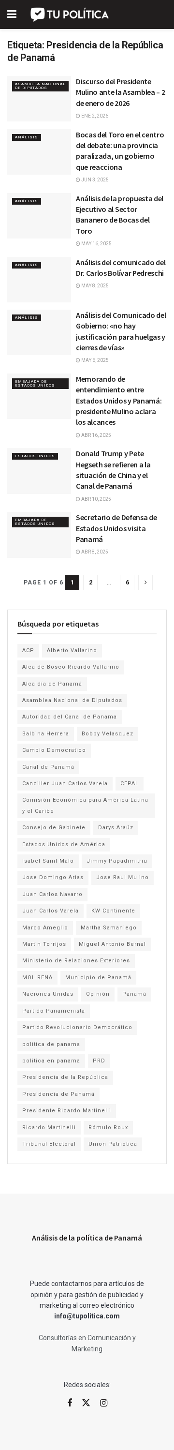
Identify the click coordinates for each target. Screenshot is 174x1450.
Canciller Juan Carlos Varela (65, 783)
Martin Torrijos (44, 944)
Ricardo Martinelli (49, 1127)
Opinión (98, 994)
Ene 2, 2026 (94, 116)
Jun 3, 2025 (94, 179)
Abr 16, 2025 (95, 435)
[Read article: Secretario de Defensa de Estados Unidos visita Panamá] (39, 534)
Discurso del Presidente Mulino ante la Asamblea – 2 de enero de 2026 (120, 92)
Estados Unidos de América (63, 844)
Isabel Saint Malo (48, 861)
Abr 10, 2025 (95, 499)
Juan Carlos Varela (50, 911)
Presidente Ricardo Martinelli (66, 1110)
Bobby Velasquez (107, 734)
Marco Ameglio (45, 928)
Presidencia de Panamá (58, 1094)
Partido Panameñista (53, 1011)
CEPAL (129, 783)
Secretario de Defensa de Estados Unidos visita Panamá (116, 528)
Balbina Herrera (45, 734)
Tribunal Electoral (49, 1144)
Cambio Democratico (54, 750)
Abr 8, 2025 (94, 551)
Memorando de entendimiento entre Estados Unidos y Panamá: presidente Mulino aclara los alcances (118, 400)
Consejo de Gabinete (54, 827)
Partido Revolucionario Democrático (77, 1027)
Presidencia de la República (65, 1077)
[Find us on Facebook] (69, 1403)
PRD (99, 1061)
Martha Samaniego (109, 928)
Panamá (134, 994)
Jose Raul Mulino (122, 877)
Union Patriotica (112, 1144)
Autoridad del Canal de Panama (69, 717)
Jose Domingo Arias (53, 877)
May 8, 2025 (94, 285)
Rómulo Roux (108, 1127)
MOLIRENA (37, 977)
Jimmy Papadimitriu (117, 861)
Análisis (26, 137)
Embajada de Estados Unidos (35, 383)
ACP (28, 650)
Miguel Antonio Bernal (112, 944)
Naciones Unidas (47, 994)
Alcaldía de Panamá (52, 684)
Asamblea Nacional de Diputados (40, 86)
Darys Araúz (115, 827)
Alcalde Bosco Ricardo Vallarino (70, 667)
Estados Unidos (35, 456)
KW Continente (113, 911)
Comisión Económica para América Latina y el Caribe (85, 805)
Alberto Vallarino (72, 650)
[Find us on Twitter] (86, 1403)
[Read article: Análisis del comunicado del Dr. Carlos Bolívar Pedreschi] (39, 279)
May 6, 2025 (94, 360)
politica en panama (51, 1061)
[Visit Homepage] (70, 14)
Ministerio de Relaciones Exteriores (76, 960)
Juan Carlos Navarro (52, 894)
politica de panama (51, 1044)
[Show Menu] (11, 14)
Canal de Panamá (48, 767)
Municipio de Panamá (98, 977)
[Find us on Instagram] (103, 1403)
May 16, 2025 (96, 243)
